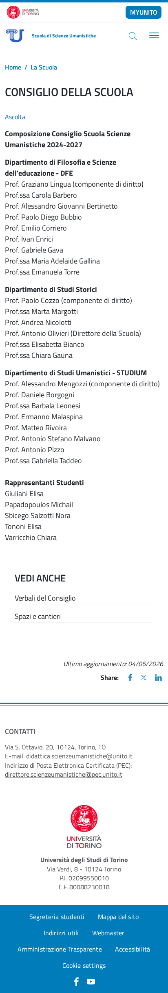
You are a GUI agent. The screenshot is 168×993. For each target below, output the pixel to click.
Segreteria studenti (57, 916)
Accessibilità (132, 949)
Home (13, 67)
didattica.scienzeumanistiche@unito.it (79, 756)
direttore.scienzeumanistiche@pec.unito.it (63, 774)
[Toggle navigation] (153, 36)
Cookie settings (84, 965)
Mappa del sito (118, 916)
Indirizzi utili (61, 933)
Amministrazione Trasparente (60, 949)
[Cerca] (133, 36)
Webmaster (108, 933)
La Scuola (44, 67)
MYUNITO (143, 12)
